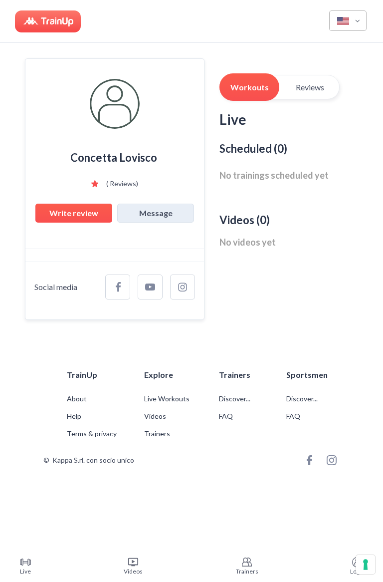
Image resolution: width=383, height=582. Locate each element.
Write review (73, 213)
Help (74, 416)
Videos (155, 416)
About (77, 399)
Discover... (235, 399)
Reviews (310, 87)
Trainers (157, 434)
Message (156, 213)
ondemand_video (133, 562)
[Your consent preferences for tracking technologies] (365, 564)
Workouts (249, 87)
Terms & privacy (92, 434)
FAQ (226, 416)
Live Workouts (167, 399)
